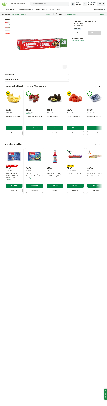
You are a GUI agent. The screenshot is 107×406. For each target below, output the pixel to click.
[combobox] (50, 4)
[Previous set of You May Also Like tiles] (95, 144)
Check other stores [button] (78, 40)
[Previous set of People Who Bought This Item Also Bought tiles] (95, 86)
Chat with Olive (105, 394)
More (58, 9)
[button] (7, 22)
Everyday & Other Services (18, 3)
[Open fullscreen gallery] (65, 67)
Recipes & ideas (40, 9)
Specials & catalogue (25, 9)
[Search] (67, 4)
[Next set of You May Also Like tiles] (99, 144)
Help (51, 9)
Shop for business (98, 9)
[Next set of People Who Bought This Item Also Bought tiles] (99, 86)
